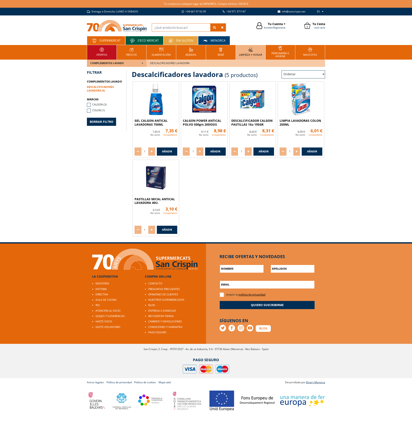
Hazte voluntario (107, 327)
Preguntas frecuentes (164, 289)
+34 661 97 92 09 (195, 11)
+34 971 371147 (236, 11)
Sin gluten (184, 40)
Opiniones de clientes (163, 294)
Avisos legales (95, 382)
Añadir (167, 151)
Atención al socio (107, 310)
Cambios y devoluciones (165, 321)
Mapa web (165, 382)
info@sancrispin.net (293, 11)
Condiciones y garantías (165, 327)
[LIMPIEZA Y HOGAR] (250, 51)
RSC (97, 305)
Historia (101, 289)
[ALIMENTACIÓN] (161, 51)
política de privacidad (251, 294)
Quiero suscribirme (267, 305)
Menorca (218, 40)
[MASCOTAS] (310, 51)
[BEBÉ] (221, 51)
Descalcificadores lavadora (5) (100, 88)
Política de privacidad (119, 382)
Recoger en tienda (161, 316)
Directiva (101, 294)
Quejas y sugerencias (110, 316)
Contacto (155, 283)
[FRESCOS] (131, 51)
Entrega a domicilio (162, 310)
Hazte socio (103, 321)
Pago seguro (157, 332)
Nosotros (102, 283)
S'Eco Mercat (148, 40)
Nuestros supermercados (166, 299)
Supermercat (109, 40)
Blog (151, 305)
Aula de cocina (106, 299)
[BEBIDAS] (191, 51)
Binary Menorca (315, 382)
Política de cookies (145, 382)
